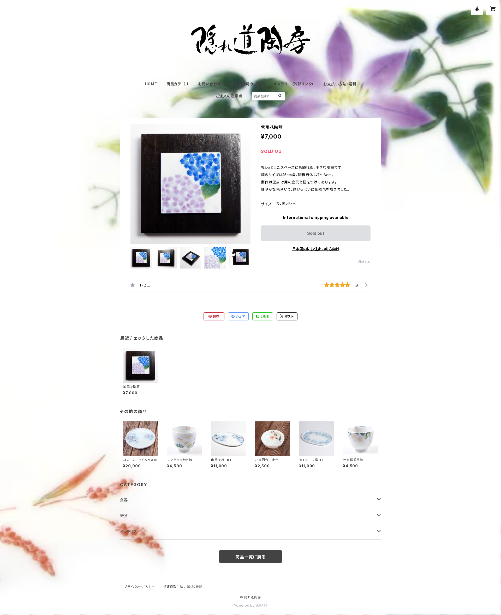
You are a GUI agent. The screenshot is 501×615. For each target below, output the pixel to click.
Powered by (245, 605)
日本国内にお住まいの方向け (315, 249)
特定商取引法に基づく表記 (182, 587)
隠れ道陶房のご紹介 (247, 84)
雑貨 (124, 516)
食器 (124, 500)
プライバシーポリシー (139, 587)
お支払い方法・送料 (339, 84)
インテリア (128, 531)
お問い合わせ (209, 84)
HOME (151, 84)
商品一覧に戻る (250, 556)
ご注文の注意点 (229, 96)
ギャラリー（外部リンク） (294, 84)
